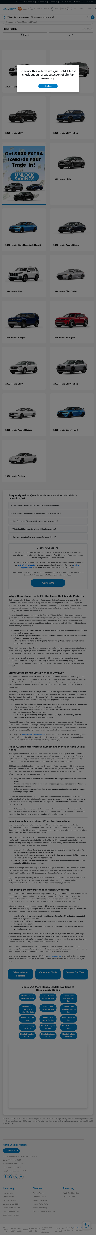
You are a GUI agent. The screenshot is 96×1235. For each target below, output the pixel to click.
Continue (48, 86)
